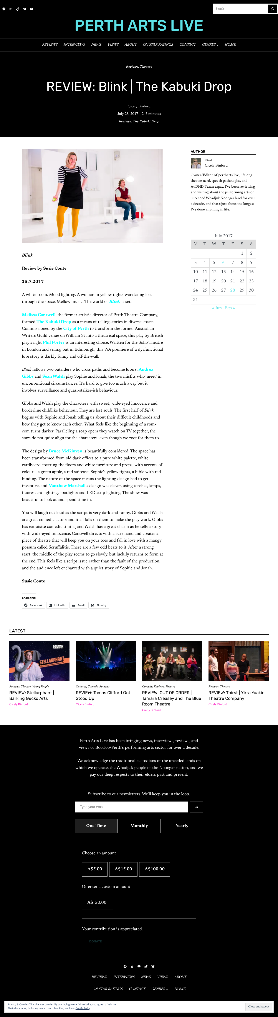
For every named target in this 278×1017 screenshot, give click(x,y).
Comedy (93, 686)
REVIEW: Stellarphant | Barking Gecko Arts (31, 695)
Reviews (132, 66)
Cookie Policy (83, 1008)
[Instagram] (11, 9)
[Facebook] (4, 9)
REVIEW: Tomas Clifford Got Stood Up (103, 695)
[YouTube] (31, 9)
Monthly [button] (139, 826)
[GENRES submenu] (218, 45)
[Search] (272, 9)
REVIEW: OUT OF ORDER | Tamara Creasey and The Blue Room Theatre (171, 698)
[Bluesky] (24, 9)
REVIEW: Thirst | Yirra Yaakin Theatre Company (236, 695)
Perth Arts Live (139, 25)
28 (232, 290)
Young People (40, 686)
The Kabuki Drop (146, 121)
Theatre (146, 66)
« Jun (217, 308)
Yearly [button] (181, 826)
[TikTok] (18, 9)
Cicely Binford (139, 106)
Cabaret (81, 686)
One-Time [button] (96, 826)
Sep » (230, 308)
